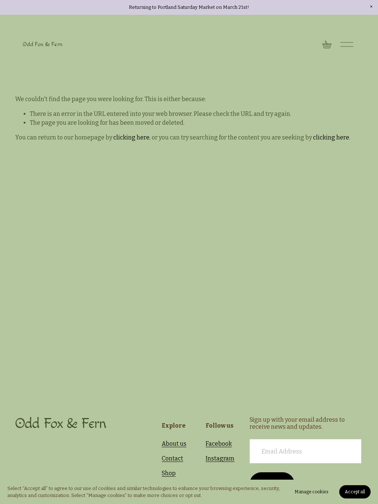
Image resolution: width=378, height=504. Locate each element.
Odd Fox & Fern (42, 44)
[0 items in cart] (326, 44)
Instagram (220, 458)
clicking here (131, 137)
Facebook (219, 443)
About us (174, 443)
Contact (172, 458)
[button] (371, 6)
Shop (169, 473)
